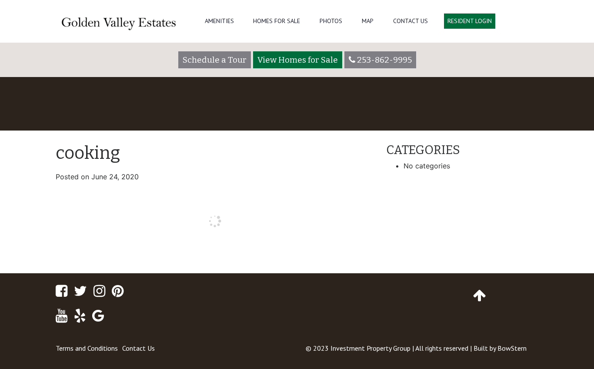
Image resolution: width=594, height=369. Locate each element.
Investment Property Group (370, 348)
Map (368, 21)
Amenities (219, 21)
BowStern (512, 348)
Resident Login (469, 21)
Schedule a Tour (215, 60)
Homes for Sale (276, 21)
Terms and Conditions (87, 348)
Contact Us (410, 21)
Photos (331, 21)
